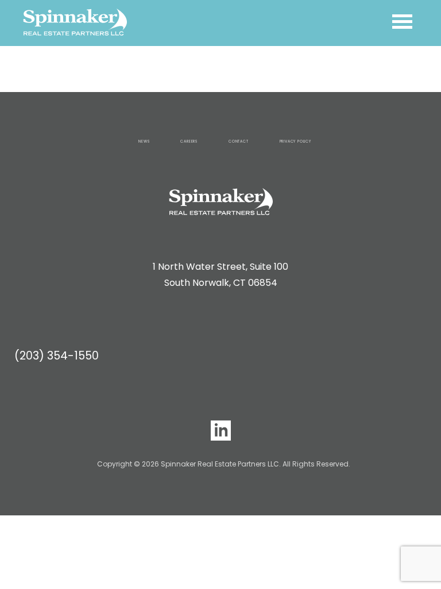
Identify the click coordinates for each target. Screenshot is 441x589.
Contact (239, 141)
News (143, 141)
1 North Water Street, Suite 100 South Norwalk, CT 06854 (220, 274)
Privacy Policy (295, 141)
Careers (189, 141)
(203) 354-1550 (56, 356)
